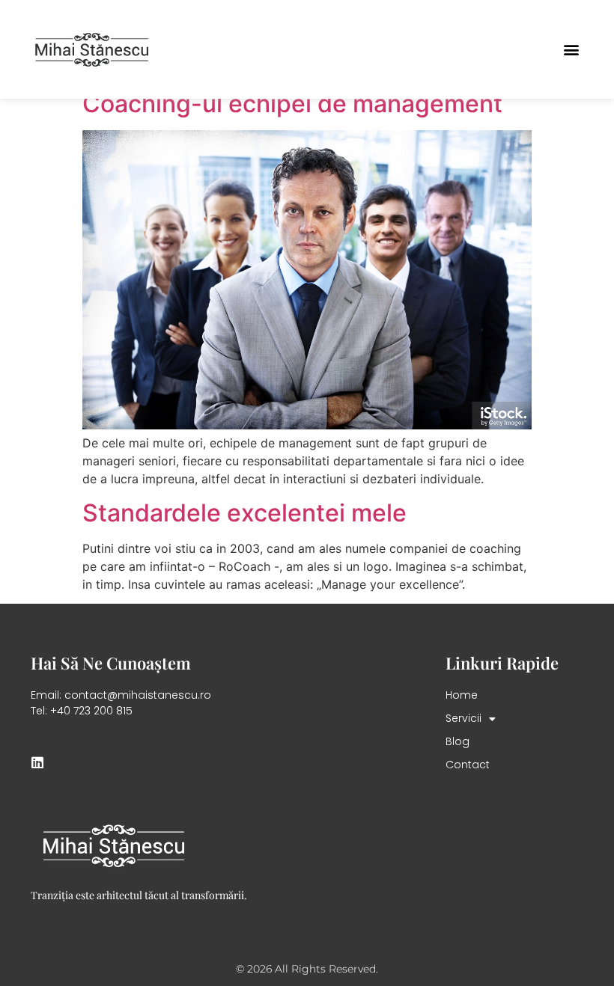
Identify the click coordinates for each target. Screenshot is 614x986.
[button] (571, 49)
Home (462, 695)
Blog (457, 741)
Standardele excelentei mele (244, 512)
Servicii (463, 718)
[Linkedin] (37, 762)
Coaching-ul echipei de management (292, 103)
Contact (468, 764)
